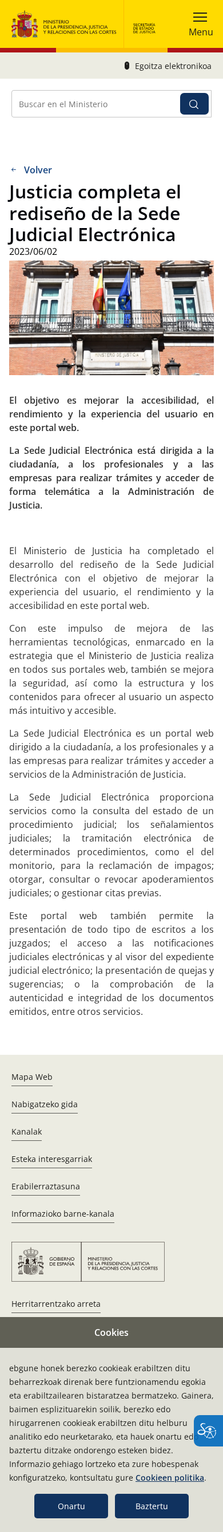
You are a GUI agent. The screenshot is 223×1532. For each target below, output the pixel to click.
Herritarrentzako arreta (56, 1303)
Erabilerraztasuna (45, 1186)
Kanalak (26, 1131)
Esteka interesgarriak (51, 1158)
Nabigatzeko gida (44, 1104)
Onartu (71, 1506)
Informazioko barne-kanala (62, 1213)
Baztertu (152, 1506)
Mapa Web (32, 1076)
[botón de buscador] (194, 104)
